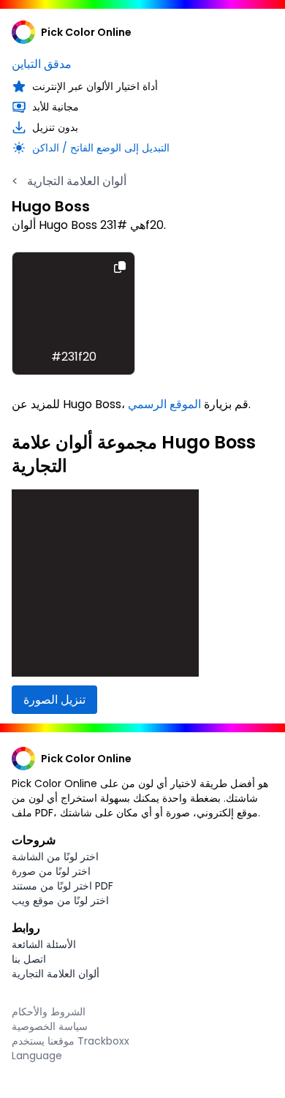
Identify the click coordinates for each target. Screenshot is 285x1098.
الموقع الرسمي (164, 404)
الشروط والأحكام (49, 1011)
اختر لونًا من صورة (51, 871)
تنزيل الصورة (54, 699)
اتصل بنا (29, 959)
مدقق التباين (42, 64)
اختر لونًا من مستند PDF (62, 886)
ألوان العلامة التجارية (69, 181)
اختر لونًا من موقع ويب (60, 900)
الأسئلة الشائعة (44, 944)
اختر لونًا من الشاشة (55, 856)
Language (37, 1055)
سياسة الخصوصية (50, 1026)
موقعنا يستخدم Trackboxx (70, 1041)
